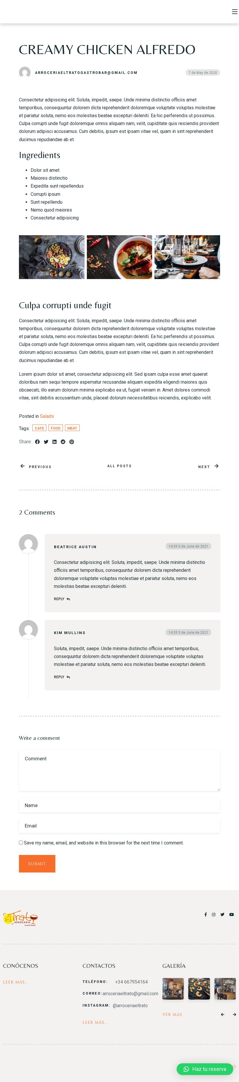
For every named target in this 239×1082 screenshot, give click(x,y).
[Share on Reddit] (63, 442)
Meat (72, 428)
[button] (222, 1015)
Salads (47, 416)
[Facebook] (206, 914)
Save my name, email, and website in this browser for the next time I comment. (104, 843)
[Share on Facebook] (37, 442)
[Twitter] (223, 914)
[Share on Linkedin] (54, 442)
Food (56, 428)
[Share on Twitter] (46, 442)
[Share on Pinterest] (71, 442)
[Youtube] (232, 914)
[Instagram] (214, 914)
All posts (119, 466)
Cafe (39, 428)
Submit (37, 864)
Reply (59, 599)
